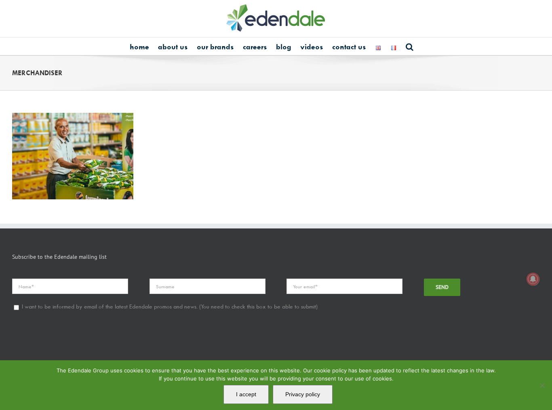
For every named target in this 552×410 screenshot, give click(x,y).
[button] (409, 46)
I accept (246, 394)
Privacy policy (302, 394)
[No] (542, 385)
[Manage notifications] (533, 279)
